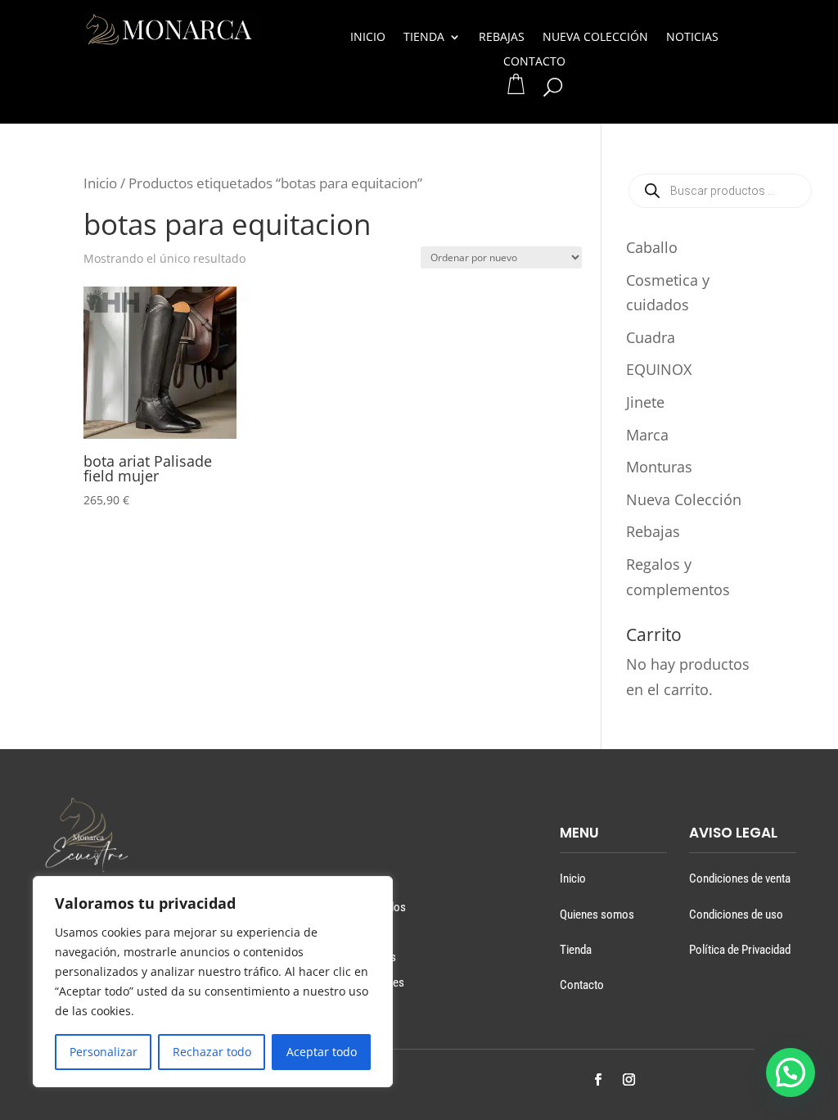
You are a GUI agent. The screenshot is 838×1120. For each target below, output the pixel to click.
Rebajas (502, 37)
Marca (647, 435)
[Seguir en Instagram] (628, 1080)
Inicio (367, 37)
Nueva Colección (595, 37)
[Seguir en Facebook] (597, 1080)
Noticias (692, 37)
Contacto (534, 62)
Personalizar (103, 1051)
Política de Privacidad (740, 949)
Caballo (652, 247)
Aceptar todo (321, 1051)
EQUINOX (659, 369)
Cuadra (650, 337)
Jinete (645, 402)
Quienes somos (597, 914)
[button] (790, 1072)
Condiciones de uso (736, 914)
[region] (213, 981)
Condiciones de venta (740, 878)
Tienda (423, 37)
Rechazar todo (212, 1051)
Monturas (659, 466)
